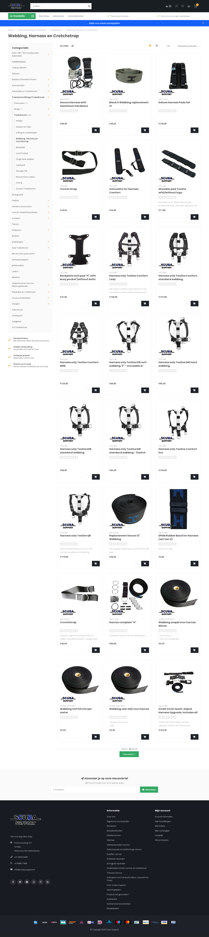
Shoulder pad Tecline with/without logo (172, 190)
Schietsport (17, 315)
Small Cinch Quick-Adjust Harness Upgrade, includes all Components (178, 712)
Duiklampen (17, 241)
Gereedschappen (20, 259)
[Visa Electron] (173, 922)
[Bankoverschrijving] (45, 922)
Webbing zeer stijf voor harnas (129, 709)
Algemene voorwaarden (118, 821)
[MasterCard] (127, 922)
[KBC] (109, 922)
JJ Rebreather (18, 265)
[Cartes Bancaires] (63, 922)
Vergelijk (159, 835)
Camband (20, 165)
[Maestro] (118, 922)
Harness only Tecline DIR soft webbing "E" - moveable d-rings (128, 366)
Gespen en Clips (23, 126)
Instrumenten (18, 85)
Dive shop (44, 16)
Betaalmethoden (114, 830)
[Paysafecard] (155, 922)
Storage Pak (21, 170)
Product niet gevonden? (118, 894)
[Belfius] (54, 922)
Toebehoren (22, 115)
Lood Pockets (22, 153)
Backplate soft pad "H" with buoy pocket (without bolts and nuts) (78, 279)
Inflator (19, 120)
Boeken (15, 235)
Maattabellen (113, 908)
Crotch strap (68, 189)
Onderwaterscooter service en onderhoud (126, 868)
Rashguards (17, 194)
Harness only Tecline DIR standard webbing (75, 450)
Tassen (15, 224)
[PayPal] (146, 922)
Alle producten (161, 840)
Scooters (16, 218)
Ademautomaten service (118, 844)
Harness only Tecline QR (75, 535)
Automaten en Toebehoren (24, 91)
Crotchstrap (68, 622)
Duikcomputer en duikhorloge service (124, 849)
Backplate (20, 147)
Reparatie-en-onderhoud (23, 292)
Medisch (16, 277)
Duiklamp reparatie (116, 858)
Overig (19, 182)
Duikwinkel (112, 899)
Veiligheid (16, 321)
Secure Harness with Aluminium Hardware (74, 104)
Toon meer (128, 754)
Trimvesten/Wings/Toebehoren (28, 97)
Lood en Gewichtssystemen (25, 212)
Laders (15, 271)
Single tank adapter (25, 159)
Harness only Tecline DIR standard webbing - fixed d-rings (127, 452)
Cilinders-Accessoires (22, 206)
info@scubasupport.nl (24, 869)
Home (11, 30)
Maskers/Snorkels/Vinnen (24, 79)
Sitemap (110, 840)
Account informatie (163, 816)
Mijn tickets (160, 826)
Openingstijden (114, 889)
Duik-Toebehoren (20, 247)
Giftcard (15, 73)
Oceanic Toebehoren (25, 188)
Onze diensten (75, 16)
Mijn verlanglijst (162, 830)
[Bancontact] (136, 922)
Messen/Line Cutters (25, 176)
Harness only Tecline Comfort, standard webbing (178, 277)
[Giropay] (91, 922)
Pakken (15, 200)
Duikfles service (114, 854)
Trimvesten (21, 103)
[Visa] (164, 922)
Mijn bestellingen (163, 821)
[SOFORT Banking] (72, 922)
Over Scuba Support (116, 885)
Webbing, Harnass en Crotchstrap (27, 140)
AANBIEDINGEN (19, 61)
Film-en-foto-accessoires (23, 253)
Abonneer (150, 789)
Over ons (111, 816)
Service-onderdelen (21, 297)
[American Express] (35, 922)
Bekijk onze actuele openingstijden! (104, 23)
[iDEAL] (100, 922)
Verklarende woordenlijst (118, 903)
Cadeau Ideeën (19, 67)
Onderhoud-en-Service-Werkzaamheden (23, 284)
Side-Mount (17, 309)
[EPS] (81, 922)
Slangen (16, 303)
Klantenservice (114, 835)
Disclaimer (111, 826)
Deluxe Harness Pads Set (174, 102)
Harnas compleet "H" (122, 622)
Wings (18, 109)
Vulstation (58, 16)
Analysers (16, 230)
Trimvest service (114, 872)
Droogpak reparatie (116, 863)
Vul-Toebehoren (19, 327)
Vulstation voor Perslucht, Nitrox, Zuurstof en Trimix (127, 879)
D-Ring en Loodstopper (26, 132)
